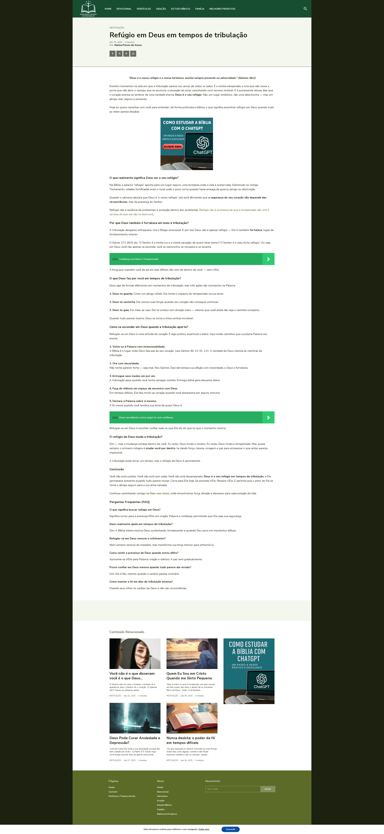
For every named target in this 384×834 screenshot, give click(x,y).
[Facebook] (113, 54)
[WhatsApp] (133, 54)
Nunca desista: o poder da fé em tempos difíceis (190, 740)
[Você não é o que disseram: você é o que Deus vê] (135, 653)
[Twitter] (119, 54)
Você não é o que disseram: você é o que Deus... (132, 676)
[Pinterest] (126, 54)
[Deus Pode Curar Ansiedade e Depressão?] (135, 718)
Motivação (117, 28)
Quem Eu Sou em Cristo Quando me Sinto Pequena (189, 676)
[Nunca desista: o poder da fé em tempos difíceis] (192, 718)
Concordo (230, 829)
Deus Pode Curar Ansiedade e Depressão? (135, 740)
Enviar (268, 789)
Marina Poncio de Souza (128, 45)
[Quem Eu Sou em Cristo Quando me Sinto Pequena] (192, 653)
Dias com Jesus (159, 493)
